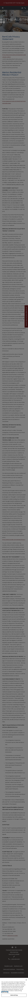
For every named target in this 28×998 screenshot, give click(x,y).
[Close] (26, 980)
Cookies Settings (14, 995)
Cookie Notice (5, 992)
